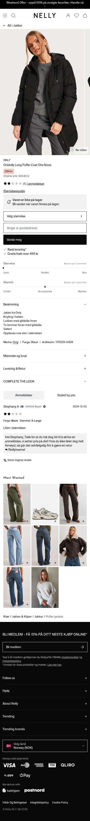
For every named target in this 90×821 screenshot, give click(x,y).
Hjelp (6, 691)
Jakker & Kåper (22, 616)
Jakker (15, 25)
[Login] (68, 15)
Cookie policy (60, 802)
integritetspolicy (12, 661)
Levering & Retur (14, 369)
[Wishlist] (76, 15)
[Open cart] (84, 15)
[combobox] (45, 216)
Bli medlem (13, 647)
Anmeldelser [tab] (23, 395)
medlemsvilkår (70, 657)
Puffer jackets (54, 616)
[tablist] (45, 395)
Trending (8, 716)
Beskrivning (11, 304)
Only (6, 160)
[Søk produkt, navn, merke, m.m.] (13, 15)
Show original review (19, 460)
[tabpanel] (45, 434)
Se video (81, 150)
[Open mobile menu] (5, 15)
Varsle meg (14, 240)
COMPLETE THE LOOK (18, 381)
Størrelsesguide (14, 191)
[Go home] (45, 15)
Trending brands (14, 729)
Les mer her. (55, 664)
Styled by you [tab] (66, 395)
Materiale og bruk (15, 356)
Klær (6, 616)
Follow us (9, 678)
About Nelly (10, 703)
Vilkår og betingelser (15, 802)
